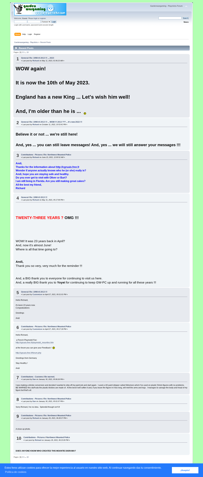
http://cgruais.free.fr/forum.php (28, 353)
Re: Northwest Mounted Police (57, 155)
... (26, 52)
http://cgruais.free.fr (67, 167)
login (35, 18)
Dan (34, 379)
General (24, 58)
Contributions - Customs (32, 377)
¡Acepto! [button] (185, 470)
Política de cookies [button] (15, 472)
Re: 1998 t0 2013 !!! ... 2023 (42, 58)
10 (28, 52)
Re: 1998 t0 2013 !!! (38, 197)
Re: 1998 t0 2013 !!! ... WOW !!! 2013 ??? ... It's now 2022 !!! (56, 122)
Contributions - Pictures (32, 155)
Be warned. (50, 377)
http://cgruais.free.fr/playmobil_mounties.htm (35, 342)
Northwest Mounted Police (58, 437)
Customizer (37, 294)
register (43, 18)
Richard (36, 61)
